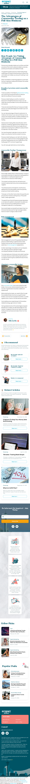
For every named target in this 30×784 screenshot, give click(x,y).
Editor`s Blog (19, 722)
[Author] (18, 321)
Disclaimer (18, 719)
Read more (18, 359)
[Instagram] (13, 526)
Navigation (5, 722)
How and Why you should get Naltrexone (16, 777)
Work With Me (6, 719)
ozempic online (13, 783)
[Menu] (27, 2)
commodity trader (8, 285)
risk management (12, 245)
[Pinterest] (17, 526)
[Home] (6, 2)
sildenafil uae (24, 781)
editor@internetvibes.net (7, 730)
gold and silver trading (22, 92)
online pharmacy (22, 780)
